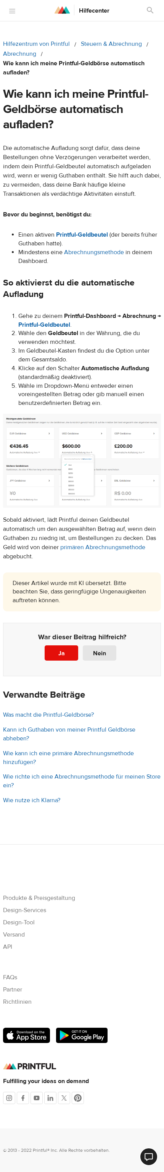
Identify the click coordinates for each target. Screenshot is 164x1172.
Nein (99, 653)
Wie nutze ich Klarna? (31, 800)
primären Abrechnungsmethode (102, 547)
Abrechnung (19, 54)
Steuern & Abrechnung (111, 44)
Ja (61, 653)
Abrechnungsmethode (94, 252)
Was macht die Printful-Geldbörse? (48, 715)
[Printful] (62, 10)
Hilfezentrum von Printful (36, 44)
